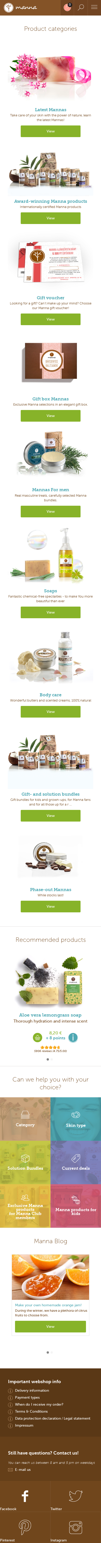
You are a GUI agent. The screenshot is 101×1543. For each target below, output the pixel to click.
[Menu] (94, 8)
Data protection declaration (38, 1418)
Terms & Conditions (31, 1411)
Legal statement (77, 1418)
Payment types (27, 1397)
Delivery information (32, 1390)
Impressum (24, 1425)
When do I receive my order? (39, 1404)
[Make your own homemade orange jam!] (50, 1277)
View (51, 131)
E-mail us (23, 1469)
